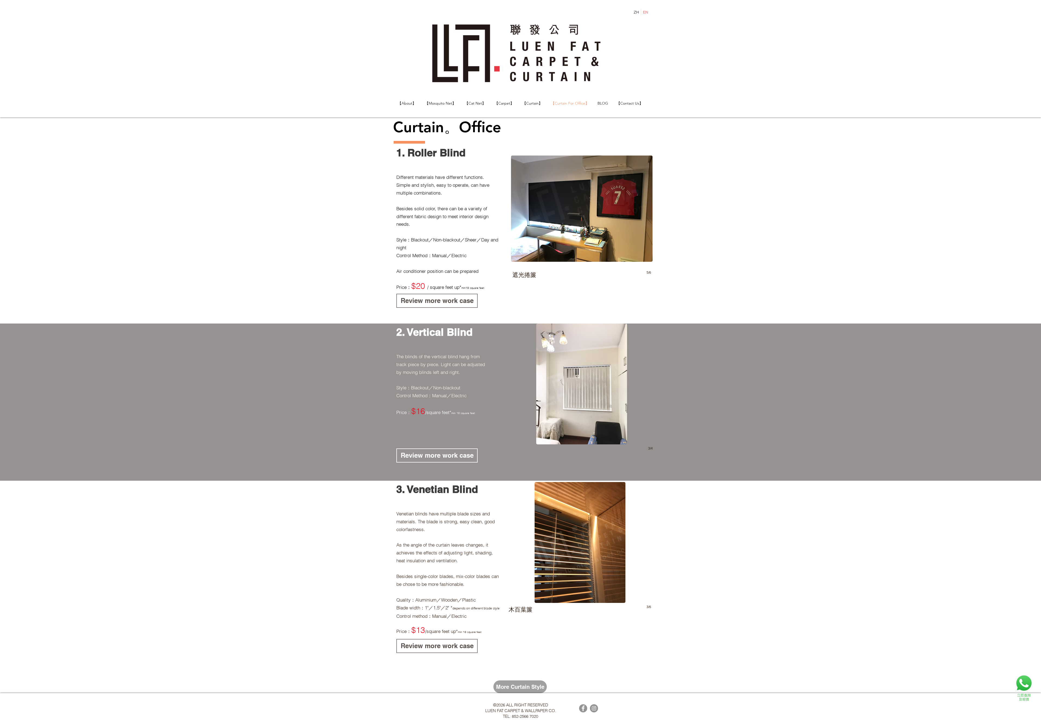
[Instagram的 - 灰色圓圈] (594, 708)
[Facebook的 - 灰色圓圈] (583, 708)
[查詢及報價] (1023, 687)
